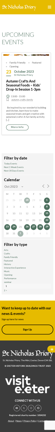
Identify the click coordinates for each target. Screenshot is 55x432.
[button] (49, 7)
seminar (7, 282)
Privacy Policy (29, 421)
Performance (10, 278)
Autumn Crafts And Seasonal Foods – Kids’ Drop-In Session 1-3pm (23, 85)
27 (33, 226)
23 (7, 226)
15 (47, 213)
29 (47, 226)
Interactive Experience (15, 267)
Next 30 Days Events (14, 170)
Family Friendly (17, 62)
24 (14, 226)
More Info (17, 126)
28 (27, 199)
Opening (13, 66)
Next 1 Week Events (14, 167)
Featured (36, 62)
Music (7, 271)
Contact (42, 421)
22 (47, 219)
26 (27, 226)
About (11, 421)
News (19, 421)
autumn (15, 99)
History (7, 264)
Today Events (10, 163)
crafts (23, 99)
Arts (6, 250)
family (30, 99)
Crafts (7, 253)
